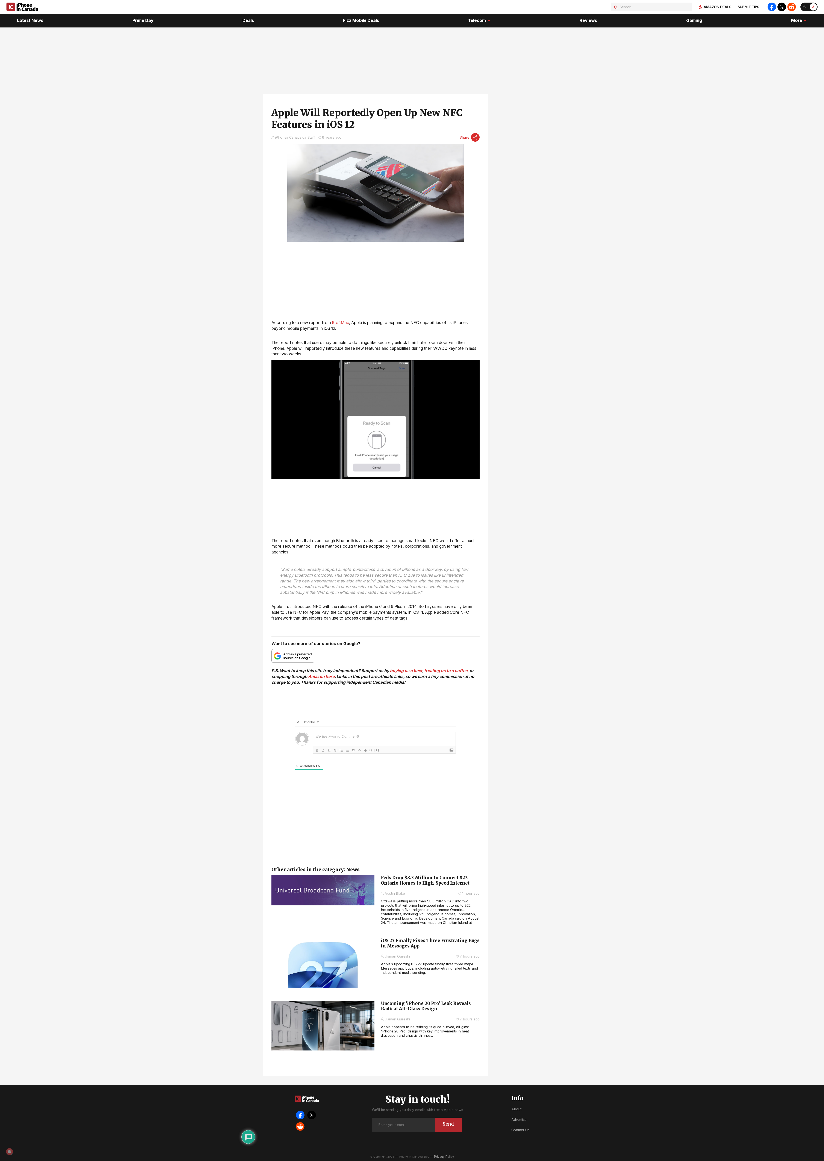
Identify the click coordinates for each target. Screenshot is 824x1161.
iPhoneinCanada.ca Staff (295, 137)
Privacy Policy (444, 1156)
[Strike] (335, 750)
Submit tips (748, 7)
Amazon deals (717, 7)
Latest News (30, 20)
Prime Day (142, 20)
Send (448, 1124)
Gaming (694, 20)
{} (370, 750)
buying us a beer (406, 670)
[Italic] (323, 750)
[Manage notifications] (9, 1151)
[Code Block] (359, 750)
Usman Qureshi (397, 956)
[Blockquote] (353, 750)
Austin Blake (395, 893)
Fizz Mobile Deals (361, 20)
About (516, 1109)
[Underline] (329, 750)
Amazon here (321, 676)
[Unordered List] (347, 750)
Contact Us (520, 1130)
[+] (376, 750)
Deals (248, 20)
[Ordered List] (341, 750)
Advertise (519, 1119)
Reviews (588, 20)
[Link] (365, 750)
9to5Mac (340, 322)
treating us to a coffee (446, 670)
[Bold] (317, 750)
